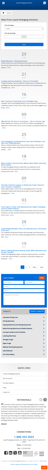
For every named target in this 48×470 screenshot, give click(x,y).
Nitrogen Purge (8, 340)
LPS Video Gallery (9, 354)
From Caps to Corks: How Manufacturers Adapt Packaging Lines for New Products (23, 208)
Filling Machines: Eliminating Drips (14, 61)
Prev (41, 400)
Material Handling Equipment (13, 347)
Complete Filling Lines (10, 317)
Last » (42, 267)
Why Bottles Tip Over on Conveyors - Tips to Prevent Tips (23, 121)
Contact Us (6, 392)
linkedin (10, 453)
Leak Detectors (8, 351)
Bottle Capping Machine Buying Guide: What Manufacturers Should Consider (24, 251)
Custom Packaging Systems (11, 374)
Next (45, 400)
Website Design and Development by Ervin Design (24, 464)
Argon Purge (7, 343)
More (9, 67)
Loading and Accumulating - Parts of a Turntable (19, 81)
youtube (20, 453)
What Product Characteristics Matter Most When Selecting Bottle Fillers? (23, 164)
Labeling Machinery (9, 336)
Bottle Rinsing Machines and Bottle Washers (17, 328)
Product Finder (36, 311)
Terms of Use (43, 461)
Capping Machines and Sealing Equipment (17, 325)
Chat (44, 467)
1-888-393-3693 (44, 3)
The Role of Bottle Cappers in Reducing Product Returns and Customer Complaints (22, 186)
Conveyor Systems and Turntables (14, 332)
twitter (15, 453)
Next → (35, 267)
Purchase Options (8, 383)
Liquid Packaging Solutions (24, 3)
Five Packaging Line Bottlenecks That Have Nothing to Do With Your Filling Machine (23, 142)
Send (42, 278)
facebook (6, 453)
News (4, 387)
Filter (24, 44)
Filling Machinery (8, 321)
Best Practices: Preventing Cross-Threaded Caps (19, 101)
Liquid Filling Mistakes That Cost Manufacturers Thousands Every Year (23, 229)
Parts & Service (7, 378)
